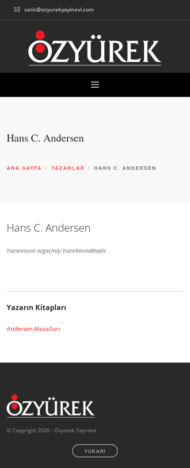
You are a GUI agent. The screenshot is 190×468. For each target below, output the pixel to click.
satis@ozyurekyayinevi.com (59, 9)
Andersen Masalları (34, 329)
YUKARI (95, 451)
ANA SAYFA (24, 168)
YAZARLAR (68, 168)
